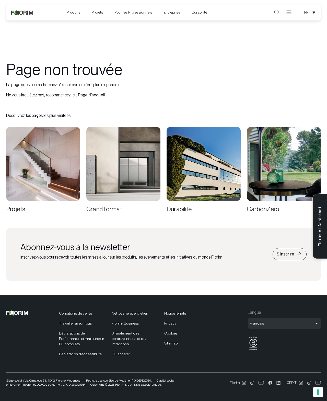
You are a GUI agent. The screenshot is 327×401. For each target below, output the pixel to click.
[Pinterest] (252, 383)
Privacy (170, 323)
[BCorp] (253, 350)
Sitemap (171, 343)
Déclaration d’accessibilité (80, 354)
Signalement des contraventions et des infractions (129, 338)
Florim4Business (125, 323)
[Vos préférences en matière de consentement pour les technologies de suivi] (318, 392)
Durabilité (199, 12)
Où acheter (121, 354)
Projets (97, 12)
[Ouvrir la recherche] (277, 12)
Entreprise (172, 12)
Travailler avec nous (75, 323)
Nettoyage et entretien (130, 313)
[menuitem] (73, 12)
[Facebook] (270, 383)
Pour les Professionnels (133, 12)
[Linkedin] (278, 383)
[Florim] (22, 12)
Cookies (171, 333)
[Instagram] (244, 383)
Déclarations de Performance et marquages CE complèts (81, 338)
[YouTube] (261, 383)
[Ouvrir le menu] (289, 12)
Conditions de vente (75, 313)
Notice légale (175, 313)
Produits (73, 12)
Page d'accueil (91, 95)
